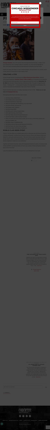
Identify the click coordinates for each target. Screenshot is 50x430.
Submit (25, 25)
